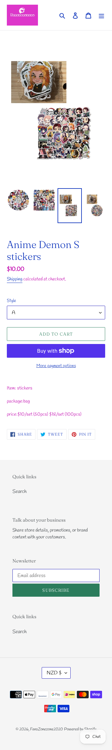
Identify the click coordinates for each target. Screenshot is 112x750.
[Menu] (101, 15)
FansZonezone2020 (46, 729)
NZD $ (54, 673)
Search (19, 491)
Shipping (14, 279)
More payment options (56, 366)
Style (11, 301)
